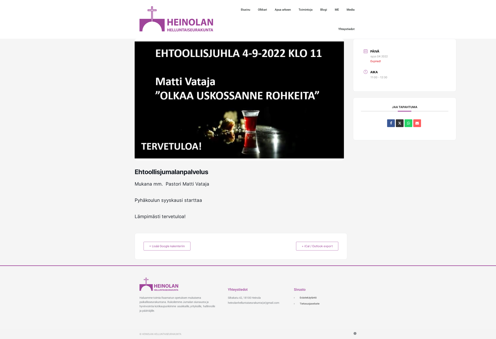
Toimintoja (306, 9)
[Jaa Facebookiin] (391, 123)
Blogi (323, 9)
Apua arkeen (283, 9)
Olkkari (262, 9)
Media (351, 9)
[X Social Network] (400, 123)
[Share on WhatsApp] (408, 123)
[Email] (417, 123)
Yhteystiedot (346, 29)
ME (337, 9)
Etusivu (245, 9)
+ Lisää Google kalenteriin (167, 246)
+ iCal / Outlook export (317, 246)
